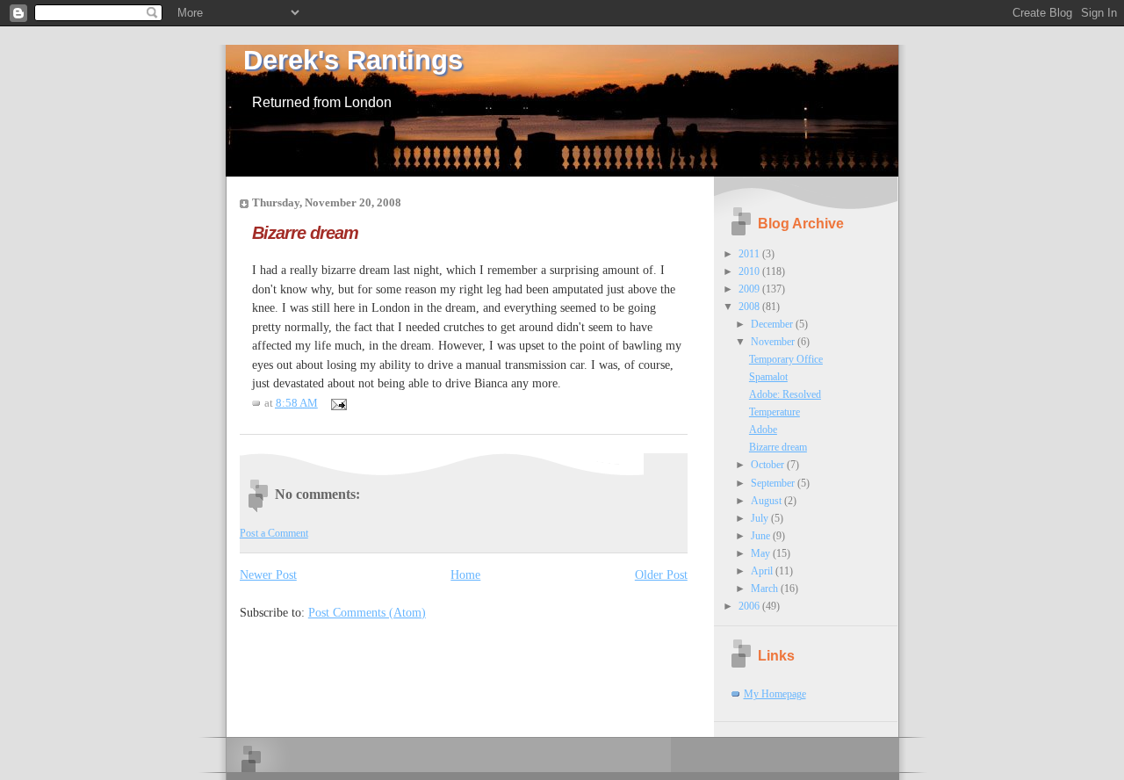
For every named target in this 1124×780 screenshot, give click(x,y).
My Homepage (775, 694)
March (766, 588)
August (767, 501)
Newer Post (268, 574)
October (769, 465)
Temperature (774, 412)
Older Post (661, 574)
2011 (750, 254)
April (763, 571)
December (773, 324)
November (774, 342)
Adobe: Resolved (785, 394)
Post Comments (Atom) (367, 612)
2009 (750, 289)
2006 (750, 606)
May (762, 553)
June (762, 536)
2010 (750, 271)
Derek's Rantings (353, 60)
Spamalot (768, 377)
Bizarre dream (305, 232)
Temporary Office (786, 359)
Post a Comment (274, 533)
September (774, 483)
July (761, 518)
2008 (750, 306)
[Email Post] (336, 403)
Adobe (763, 429)
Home (465, 574)
